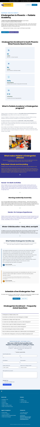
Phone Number (23, 360)
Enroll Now (4, 401)
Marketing (28, 424)
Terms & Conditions (5, 414)
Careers (22, 399)
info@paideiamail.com (24, 419)
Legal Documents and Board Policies (9, 415)
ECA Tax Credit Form (25, 402)
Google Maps (22, 415)
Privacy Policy (4, 412)
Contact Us (4, 402)
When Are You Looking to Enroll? (26, 365)
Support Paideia (5, 403)
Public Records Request (6, 417)
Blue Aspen (24, 424)
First (3, 357)
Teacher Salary (24, 401)
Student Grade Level (6, 365)
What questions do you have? (8, 370)
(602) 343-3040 (28, 417)
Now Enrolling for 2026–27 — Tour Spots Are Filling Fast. (20, 1)
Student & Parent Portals (7, 405)
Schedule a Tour (5, 399)
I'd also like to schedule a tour (9, 382)
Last (21, 357)
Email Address (5, 360)
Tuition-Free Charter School (7, 406)
